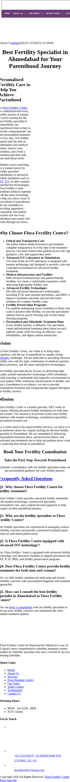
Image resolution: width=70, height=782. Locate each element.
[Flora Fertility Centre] (36, 5)
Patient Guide (53, 13)
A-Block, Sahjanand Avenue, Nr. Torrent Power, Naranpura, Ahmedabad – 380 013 (31, 741)
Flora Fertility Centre (14, 107)
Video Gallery (15, 686)
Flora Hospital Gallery (20, 680)
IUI (7, 181)
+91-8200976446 (45, 755)
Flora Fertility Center (57, 776)
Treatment (34, 13)
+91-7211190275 (24, 755)
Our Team (13, 683)
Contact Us (14, 693)
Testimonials (14, 690)
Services (12, 676)
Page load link (8, 780)
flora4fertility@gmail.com (29, 770)
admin (15, 43)
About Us (18, 13)
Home (7, 13)
